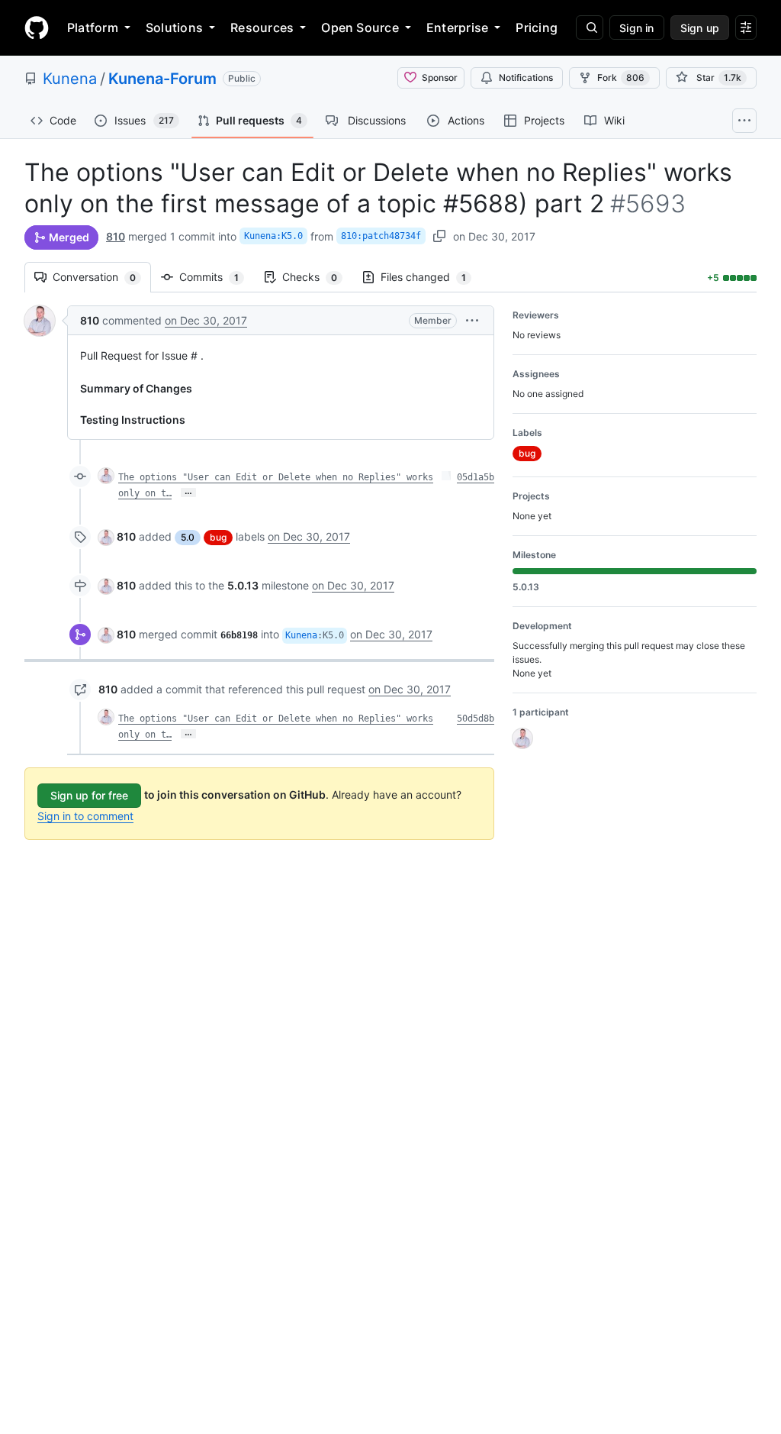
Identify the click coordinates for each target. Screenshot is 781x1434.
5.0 (187, 537)
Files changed (431, 276)
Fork (620, 77)
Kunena (70, 78)
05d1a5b (475, 477)
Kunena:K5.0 (273, 236)
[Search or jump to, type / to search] (589, 27)
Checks (317, 276)
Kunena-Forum (162, 78)
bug (218, 537)
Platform (92, 27)
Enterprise (457, 27)
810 (115, 236)
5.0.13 (243, 585)
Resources (262, 27)
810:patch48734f (381, 236)
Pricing (537, 27)
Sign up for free (89, 795)
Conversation (102, 276)
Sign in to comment (85, 815)
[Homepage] (36, 27)
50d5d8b (475, 718)
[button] (472, 320)
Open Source (360, 27)
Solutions (174, 27)
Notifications (526, 77)
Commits (216, 276)
